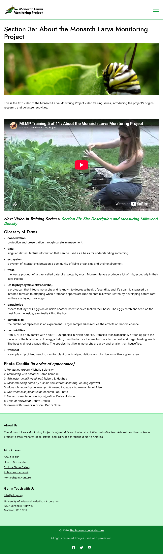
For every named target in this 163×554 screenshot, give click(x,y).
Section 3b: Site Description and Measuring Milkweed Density (81, 221)
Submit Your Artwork (16, 472)
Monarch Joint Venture (17, 477)
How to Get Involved (16, 462)
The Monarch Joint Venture (87, 530)
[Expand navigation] (156, 10)
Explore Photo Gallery (17, 467)
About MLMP (11, 457)
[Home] (24, 9)
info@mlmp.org (13, 495)
